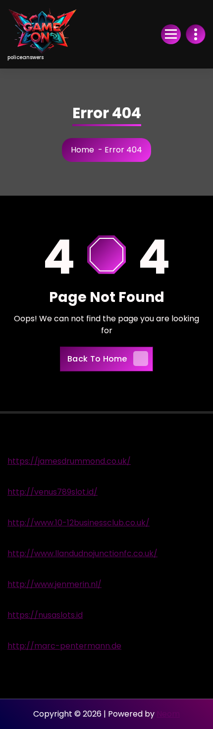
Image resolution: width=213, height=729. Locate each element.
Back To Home (97, 358)
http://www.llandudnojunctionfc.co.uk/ (82, 553)
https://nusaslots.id (45, 615)
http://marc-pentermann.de (64, 646)
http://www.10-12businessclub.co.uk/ (78, 522)
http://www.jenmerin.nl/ (54, 584)
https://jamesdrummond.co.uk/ (69, 461)
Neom (168, 714)
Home (82, 149)
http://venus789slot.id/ (52, 492)
